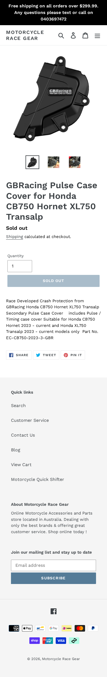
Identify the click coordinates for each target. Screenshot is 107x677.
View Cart (21, 464)
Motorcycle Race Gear (25, 35)
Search (18, 405)
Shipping (14, 236)
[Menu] (97, 35)
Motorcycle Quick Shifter (37, 479)
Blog (15, 449)
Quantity (15, 256)
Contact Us (23, 435)
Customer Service (30, 420)
